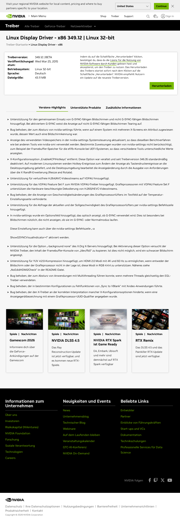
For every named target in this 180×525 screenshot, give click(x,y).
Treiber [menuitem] (115, 16)
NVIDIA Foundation (17, 433)
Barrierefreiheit (107, 506)
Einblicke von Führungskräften (141, 422)
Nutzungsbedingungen (78, 506)
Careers (10, 458)
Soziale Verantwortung (20, 445)
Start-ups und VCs (133, 428)
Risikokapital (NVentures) (21, 427)
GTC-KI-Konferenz (74, 447)
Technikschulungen (133, 441)
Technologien (14, 451)
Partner (125, 416)
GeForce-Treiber (55, 26)
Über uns (11, 415)
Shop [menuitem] (103, 16)
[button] (155, 17)
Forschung (12, 439)
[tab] (52, 108)
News (66, 410)
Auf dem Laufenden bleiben (81, 435)
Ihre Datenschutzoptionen (42, 506)
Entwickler (127, 410)
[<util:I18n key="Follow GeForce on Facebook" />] (149, 480)
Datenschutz (13, 506)
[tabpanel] (90, 208)
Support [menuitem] (128, 16)
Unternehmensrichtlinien (137, 506)
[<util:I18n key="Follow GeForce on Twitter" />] (162, 480)
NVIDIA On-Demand (76, 453)
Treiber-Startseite (17, 44)
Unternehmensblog (76, 416)
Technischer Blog (74, 422)
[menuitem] (53, 16)
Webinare (69, 428)
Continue (161, 6)
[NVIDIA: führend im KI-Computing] (15, 16)
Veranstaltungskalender (79, 441)
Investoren (12, 421)
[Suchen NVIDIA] (148, 15)
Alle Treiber (32, 26)
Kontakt (37, 510)
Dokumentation (131, 435)
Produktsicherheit (17, 510)
